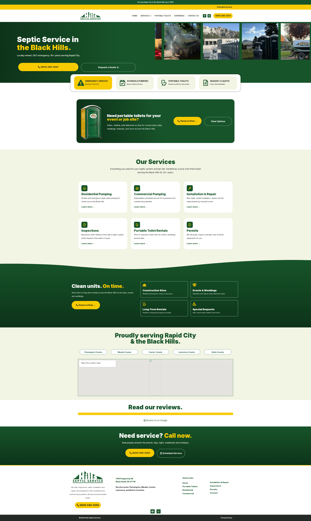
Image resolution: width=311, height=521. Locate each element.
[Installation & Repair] (190, 188)
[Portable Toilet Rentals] (137, 225)
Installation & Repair (201, 194)
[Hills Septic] (91, 16)
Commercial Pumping (150, 194)
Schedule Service (224, 7)
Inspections (90, 230)
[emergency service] (81, 83)
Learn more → (88, 207)
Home (134, 16)
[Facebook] (204, 15)
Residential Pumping (96, 194)
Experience (179, 16)
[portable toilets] (164, 83)
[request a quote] (206, 83)
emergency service (96, 81)
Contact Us (193, 16)
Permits (192, 230)
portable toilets (178, 81)
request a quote (219, 81)
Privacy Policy (226, 518)
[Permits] (190, 225)
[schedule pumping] (122, 83)
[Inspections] (84, 225)
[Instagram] (209, 15)
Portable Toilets (163, 16)
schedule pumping (137, 81)
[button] (150, 16)
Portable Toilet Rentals (151, 230)
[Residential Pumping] (84, 188)
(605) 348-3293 (223, 15)
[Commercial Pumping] (137, 188)
